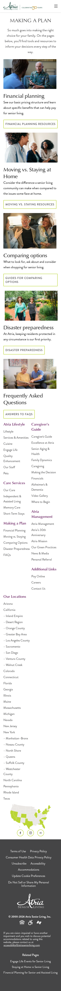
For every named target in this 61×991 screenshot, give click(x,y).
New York (9, 732)
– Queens (9, 757)
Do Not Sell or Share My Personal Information (28, 884)
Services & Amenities (15, 437)
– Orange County (14, 628)
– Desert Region (13, 622)
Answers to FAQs (19, 414)
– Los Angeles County (16, 640)
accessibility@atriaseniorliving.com (22, 945)
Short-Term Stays (13, 513)
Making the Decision (43, 472)
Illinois (7, 695)
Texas (6, 798)
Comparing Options (15, 542)
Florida (7, 683)
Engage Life (10, 450)
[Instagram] (30, 832)
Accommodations (28, 869)
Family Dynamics (41, 460)
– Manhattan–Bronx (15, 738)
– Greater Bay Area (15, 634)
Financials (37, 478)
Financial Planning (14, 530)
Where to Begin (40, 502)
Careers (36, 582)
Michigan (9, 714)
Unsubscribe (19, 863)
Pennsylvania (11, 786)
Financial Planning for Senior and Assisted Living (30, 972)
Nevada (8, 720)
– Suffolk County (13, 763)
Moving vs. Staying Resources (29, 204)
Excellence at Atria (42, 443)
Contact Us (38, 588)
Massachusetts (12, 708)
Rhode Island (11, 792)
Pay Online (38, 576)
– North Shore (12, 750)
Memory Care (11, 507)
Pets (5, 473)
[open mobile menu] (56, 6)
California (9, 610)
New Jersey (10, 726)
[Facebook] (20, 832)
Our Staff (9, 467)
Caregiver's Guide (41, 436)
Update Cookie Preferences (28, 876)
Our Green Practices (43, 547)
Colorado (9, 671)
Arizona (8, 604)
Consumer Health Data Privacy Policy (28, 857)
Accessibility (37, 863)
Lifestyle (8, 431)
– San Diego (10, 652)
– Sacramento (11, 646)
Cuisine (7, 444)
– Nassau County (13, 744)
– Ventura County (14, 659)
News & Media (40, 553)
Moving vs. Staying (14, 536)
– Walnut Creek (12, 665)
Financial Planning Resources (30, 124)
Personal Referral (41, 559)
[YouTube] (40, 832)
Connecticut (10, 677)
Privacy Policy (38, 851)
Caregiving (37, 466)
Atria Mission (39, 541)
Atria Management (42, 524)
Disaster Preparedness (24, 350)
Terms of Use (18, 851)
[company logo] (22, 6)
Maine (7, 701)
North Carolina (12, 780)
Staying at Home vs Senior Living (30, 967)
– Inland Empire (13, 616)
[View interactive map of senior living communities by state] (30, 816)
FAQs (7, 555)
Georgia (8, 689)
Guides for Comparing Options (23, 280)
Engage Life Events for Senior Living (30, 961)
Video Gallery (39, 496)
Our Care (9, 490)
